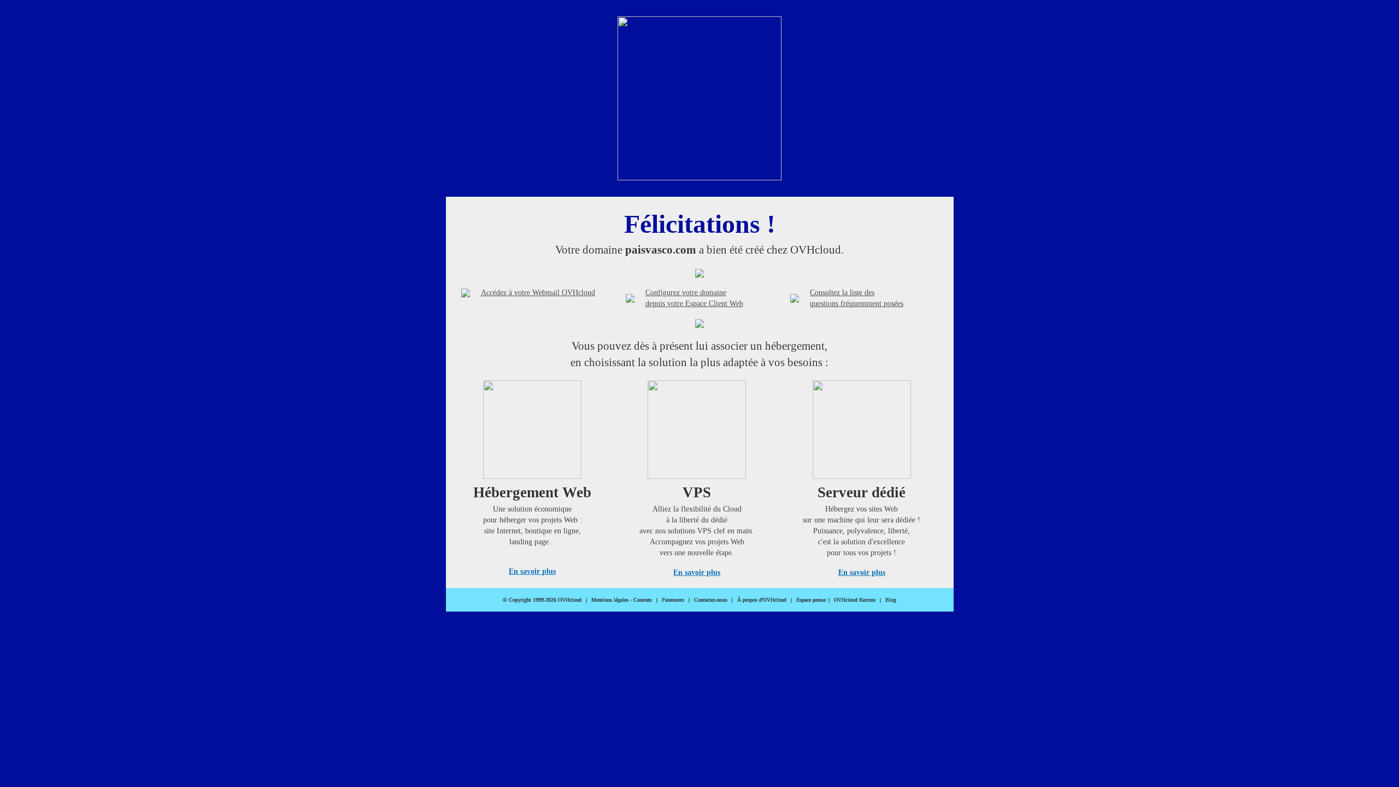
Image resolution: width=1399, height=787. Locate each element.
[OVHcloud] (699, 177)
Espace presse (811, 600)
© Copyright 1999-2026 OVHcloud (542, 600)
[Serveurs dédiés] (862, 476)
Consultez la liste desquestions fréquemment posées (856, 298)
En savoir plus (532, 571)
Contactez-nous (710, 600)
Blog (890, 600)
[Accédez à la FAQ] (794, 298)
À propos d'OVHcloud (761, 600)
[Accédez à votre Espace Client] (630, 298)
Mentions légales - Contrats (621, 600)
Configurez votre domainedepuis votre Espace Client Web (694, 298)
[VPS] (697, 476)
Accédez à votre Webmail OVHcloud (538, 293)
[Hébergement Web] (532, 476)
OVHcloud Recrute (854, 600)
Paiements (673, 600)
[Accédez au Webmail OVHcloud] (465, 292)
